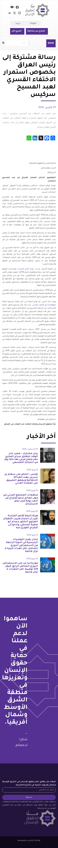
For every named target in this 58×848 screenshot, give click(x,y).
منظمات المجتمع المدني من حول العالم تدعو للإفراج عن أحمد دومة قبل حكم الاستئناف (20, 499)
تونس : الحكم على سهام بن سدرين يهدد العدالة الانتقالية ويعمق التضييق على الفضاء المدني (21, 478)
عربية (18, 24)
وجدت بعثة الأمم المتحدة (28, 269)
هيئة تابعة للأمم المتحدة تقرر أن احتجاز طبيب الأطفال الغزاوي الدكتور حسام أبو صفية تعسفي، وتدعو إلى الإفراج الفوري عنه (20, 521)
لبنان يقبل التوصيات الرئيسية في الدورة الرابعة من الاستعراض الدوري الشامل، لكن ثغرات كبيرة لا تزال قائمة (21, 545)
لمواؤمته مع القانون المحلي (44, 305)
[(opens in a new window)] (17, 8)
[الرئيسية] (37, 10)
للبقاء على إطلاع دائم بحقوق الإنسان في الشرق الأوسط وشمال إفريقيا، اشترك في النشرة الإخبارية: (29, 783)
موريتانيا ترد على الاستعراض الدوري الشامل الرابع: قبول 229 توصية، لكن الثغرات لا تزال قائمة (20, 567)
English (33, 24)
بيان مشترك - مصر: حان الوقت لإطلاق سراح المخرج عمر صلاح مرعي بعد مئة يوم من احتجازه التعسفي (21, 458)
